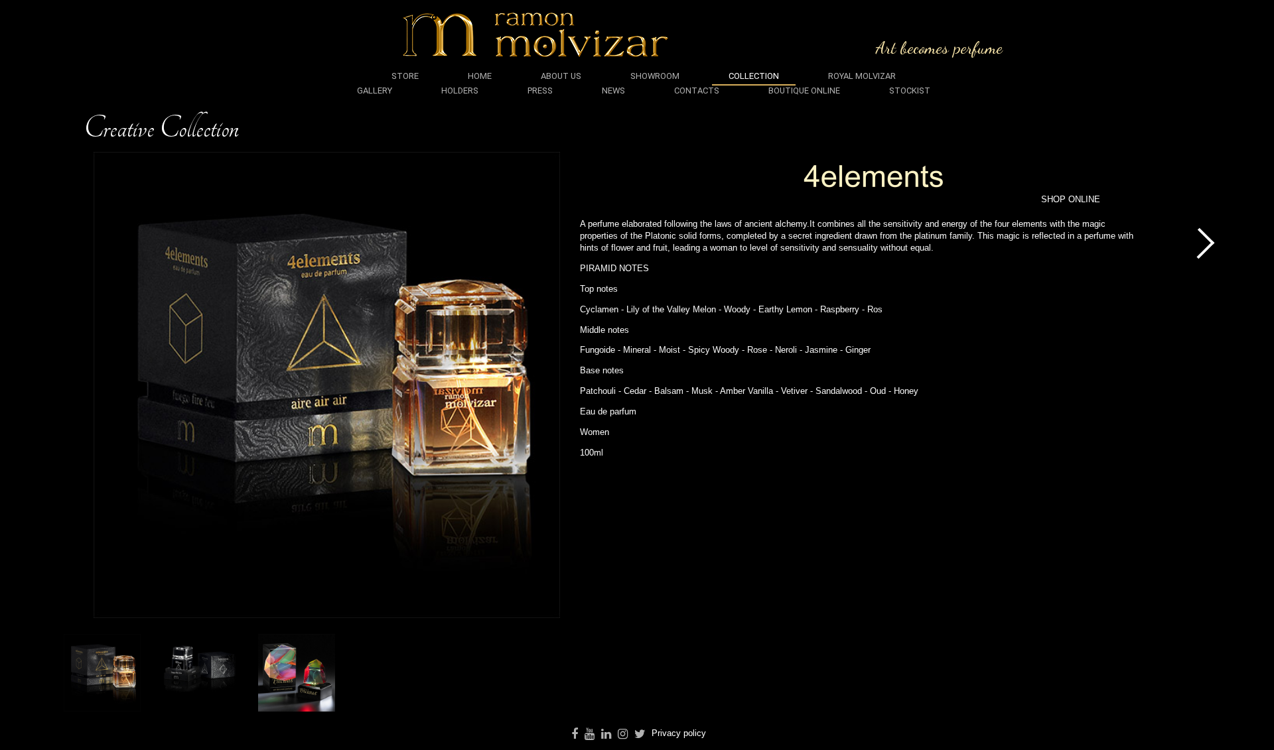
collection (754, 76)
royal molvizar (862, 76)
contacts (696, 90)
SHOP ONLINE (1070, 199)
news (613, 90)
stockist (909, 90)
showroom (654, 76)
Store (405, 76)
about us (561, 76)
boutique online (804, 90)
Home (480, 76)
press (540, 90)
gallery (374, 90)
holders (459, 90)
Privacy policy (679, 733)
